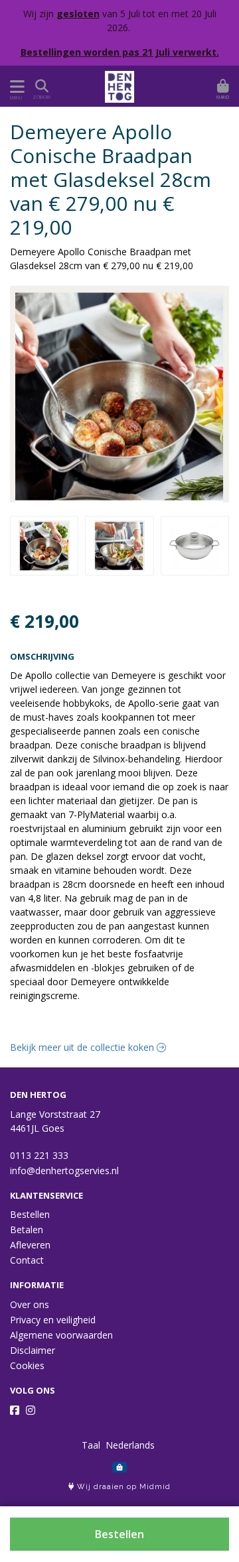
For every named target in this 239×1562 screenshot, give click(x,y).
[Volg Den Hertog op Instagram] (30, 1410)
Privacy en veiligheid (53, 1319)
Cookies (27, 1365)
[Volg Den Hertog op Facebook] (14, 1410)
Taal (91, 1445)
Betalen (26, 1229)
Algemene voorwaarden (61, 1335)
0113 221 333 (39, 1155)
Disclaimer (32, 1350)
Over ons (29, 1304)
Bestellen (119, 1534)
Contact (27, 1260)
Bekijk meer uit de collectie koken (83, 1047)
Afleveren (30, 1244)
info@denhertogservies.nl (64, 1170)
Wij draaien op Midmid (122, 1486)
